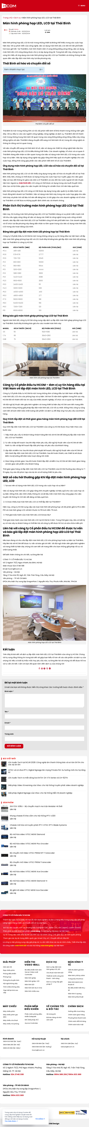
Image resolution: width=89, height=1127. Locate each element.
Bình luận (9, 691)
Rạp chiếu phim (9, 970)
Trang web (9, 734)
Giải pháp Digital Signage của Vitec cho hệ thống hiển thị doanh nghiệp (40, 793)
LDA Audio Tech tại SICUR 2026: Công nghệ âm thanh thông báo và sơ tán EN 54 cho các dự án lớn (46, 764)
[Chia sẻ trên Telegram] (50, 669)
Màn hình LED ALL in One (33, 988)
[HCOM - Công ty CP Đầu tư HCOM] (9, 6)
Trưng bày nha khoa (75, 979)
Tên (7, 712)
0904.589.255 (60, 1075)
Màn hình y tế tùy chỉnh (76, 975)
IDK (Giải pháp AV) (31, 1020)
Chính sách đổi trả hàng (77, 1021)
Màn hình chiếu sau (32, 991)
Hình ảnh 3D (7, 967)
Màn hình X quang (74, 993)
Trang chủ (7, 18)
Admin (16, 29)
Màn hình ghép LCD (32, 981)
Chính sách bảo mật (75, 1024)
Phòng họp (7, 977)
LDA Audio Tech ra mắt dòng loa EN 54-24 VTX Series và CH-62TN (38, 778)
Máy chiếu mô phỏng (11, 1024)
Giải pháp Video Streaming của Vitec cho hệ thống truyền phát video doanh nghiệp (46, 785)
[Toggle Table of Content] (39, 69)
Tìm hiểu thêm (11, 1121)
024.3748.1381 (17, 1075)
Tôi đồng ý (40, 1119)
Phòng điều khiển (9, 973)
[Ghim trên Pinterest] (44, 669)
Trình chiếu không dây (11, 987)
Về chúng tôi (51, 1014)
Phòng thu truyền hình (11, 980)
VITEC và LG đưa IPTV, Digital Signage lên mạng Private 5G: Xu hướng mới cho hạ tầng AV (46, 771)
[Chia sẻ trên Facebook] (39, 669)
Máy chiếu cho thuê (10, 1020)
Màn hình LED (29, 984)
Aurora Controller (31, 1023)
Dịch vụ (17, 18)
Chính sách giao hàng (76, 1015)
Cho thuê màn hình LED (54, 973)
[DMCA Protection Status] (67, 1113)
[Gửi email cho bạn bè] (42, 669)
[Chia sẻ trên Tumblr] (47, 669)
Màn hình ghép (30, 978)
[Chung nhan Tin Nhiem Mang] (81, 1113)
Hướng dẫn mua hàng (76, 1011)
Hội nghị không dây (10, 983)
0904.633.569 (74, 1075)
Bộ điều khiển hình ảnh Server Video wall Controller (33, 972)
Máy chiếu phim (9, 1011)
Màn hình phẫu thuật (75, 997)
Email (8, 723)
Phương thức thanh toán (77, 1018)
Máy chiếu (10, 1006)
